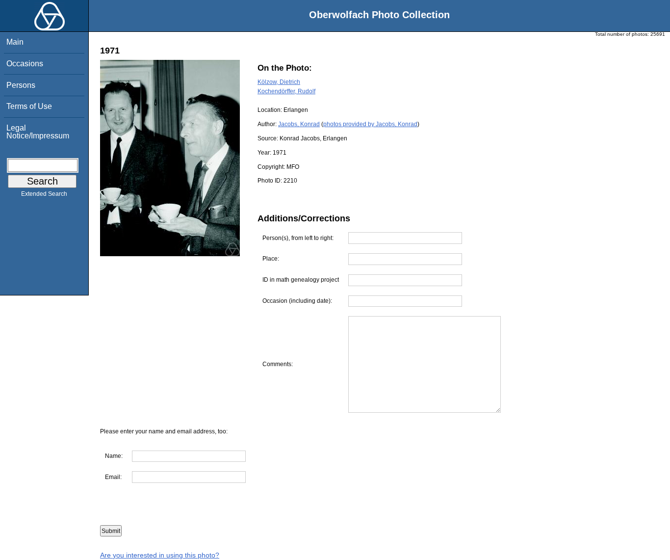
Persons (20, 85)
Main (15, 42)
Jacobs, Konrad (299, 124)
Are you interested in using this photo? (159, 555)
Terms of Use (29, 106)
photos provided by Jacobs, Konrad (370, 124)
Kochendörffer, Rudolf (286, 91)
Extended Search (44, 194)
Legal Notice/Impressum (37, 132)
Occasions (24, 63)
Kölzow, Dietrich (279, 82)
